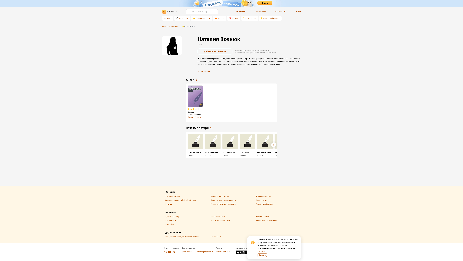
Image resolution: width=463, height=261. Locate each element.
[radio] (189, 109)
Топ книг (235, 18)
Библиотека (261, 12)
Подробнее (261, 251)
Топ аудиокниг (250, 18)
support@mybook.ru (205, 252)
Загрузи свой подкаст (271, 18)
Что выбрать (241, 12)
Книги (169, 18)
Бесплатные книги (202, 18)
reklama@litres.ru (223, 252)
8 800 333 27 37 (188, 252)
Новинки (221, 18)
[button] (273, 144)
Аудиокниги (183, 18)
